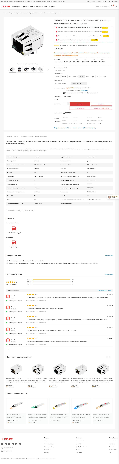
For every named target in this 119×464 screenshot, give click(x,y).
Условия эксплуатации (43, 458)
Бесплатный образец (90, 128)
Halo (69, 76)
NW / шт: (65, 117)
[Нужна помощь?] (109, 1)
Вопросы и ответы (27, 136)
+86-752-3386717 (8, 448)
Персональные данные (31, 458)
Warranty (46, 452)
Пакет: (90, 117)
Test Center (79, 452)
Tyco (93, 76)
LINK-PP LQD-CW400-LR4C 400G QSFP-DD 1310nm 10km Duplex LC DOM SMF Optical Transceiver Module (81, 416)
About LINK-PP (80, 441)
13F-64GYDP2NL (76, 83)
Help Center (47, 441)
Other (81, 76)
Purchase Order (113, 449)
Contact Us (79, 444)
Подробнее (84, 90)
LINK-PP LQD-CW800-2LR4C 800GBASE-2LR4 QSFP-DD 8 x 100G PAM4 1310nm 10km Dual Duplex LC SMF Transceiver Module (37, 416)
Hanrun (75, 76)
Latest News (79, 449)
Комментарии (42, 300)
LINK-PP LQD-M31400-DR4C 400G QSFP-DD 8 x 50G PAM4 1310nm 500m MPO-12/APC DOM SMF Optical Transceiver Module (59, 416)
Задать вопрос (109, 255)
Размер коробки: (67, 123)
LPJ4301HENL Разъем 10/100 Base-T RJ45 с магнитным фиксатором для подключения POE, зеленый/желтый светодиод (102, 380)
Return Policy (47, 449)
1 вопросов (72, 45)
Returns (69, 128)
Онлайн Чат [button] (78, 128)
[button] (97, 92)
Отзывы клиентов (41, 136)
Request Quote (112, 441)
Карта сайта (53, 458)
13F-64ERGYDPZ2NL (60, 83)
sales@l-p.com (7, 451)
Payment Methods (48, 444)
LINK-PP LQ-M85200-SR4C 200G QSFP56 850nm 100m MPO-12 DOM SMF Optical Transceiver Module (101, 416)
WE (97, 76)
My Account (112, 444)
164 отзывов (62, 45)
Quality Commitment (81, 447)
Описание (9, 136)
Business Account (113, 447)
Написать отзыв (109, 274)
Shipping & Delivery (49, 447)
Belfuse (64, 76)
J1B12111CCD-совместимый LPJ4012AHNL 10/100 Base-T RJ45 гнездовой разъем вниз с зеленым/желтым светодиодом (59, 380)
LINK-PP (57, 76)
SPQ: (64, 120)
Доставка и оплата (61, 128)
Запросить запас (82, 45)
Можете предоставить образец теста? (20, 261)
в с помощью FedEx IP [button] (82, 88)
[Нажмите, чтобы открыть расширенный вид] (27, 41)
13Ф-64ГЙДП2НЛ (28, 210)
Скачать (16, 136)
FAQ (110, 452)
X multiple (103, 76)
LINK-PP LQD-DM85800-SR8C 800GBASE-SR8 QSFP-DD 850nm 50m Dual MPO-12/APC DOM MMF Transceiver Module (15, 416)
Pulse (87, 76)
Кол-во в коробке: (92, 120)
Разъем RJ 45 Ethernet (14, 210)
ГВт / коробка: (92, 123)
